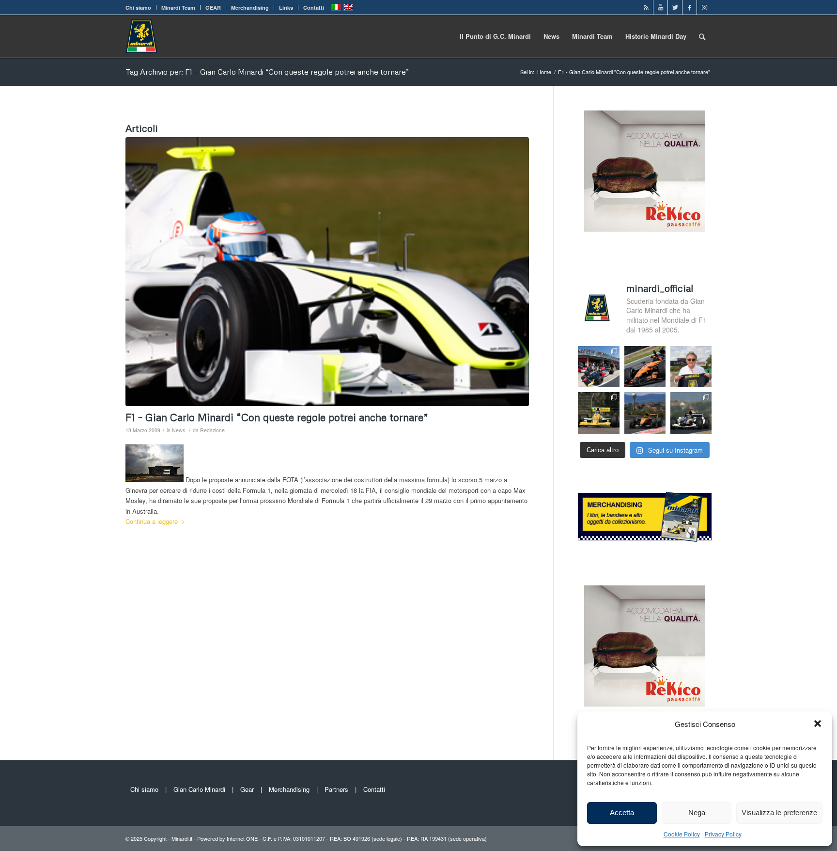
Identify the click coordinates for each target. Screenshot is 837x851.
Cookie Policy (682, 834)
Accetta (622, 812)
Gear (247, 789)
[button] (817, 723)
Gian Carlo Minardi (199, 789)
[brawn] (327, 271)
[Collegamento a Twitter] (675, 7)
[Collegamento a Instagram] (704, 7)
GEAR (213, 7)
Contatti (313, 7)
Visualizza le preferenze (779, 812)
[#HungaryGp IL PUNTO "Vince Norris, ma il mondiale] (645, 412)
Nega (696, 812)
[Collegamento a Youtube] (660, 7)
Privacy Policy (723, 834)
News (178, 430)
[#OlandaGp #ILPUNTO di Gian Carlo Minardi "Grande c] (645, 366)
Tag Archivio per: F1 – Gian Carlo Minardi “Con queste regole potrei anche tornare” (267, 72)
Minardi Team (178, 7)
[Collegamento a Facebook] (689, 7)
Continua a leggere (151, 521)
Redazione (212, 430)
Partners (336, 789)
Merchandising (250, 7)
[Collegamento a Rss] (646, 7)
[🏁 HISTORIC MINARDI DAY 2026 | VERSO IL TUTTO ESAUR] (598, 412)
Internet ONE (242, 838)
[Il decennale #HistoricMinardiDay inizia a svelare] (598, 366)
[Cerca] (702, 36)
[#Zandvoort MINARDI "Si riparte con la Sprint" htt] (691, 366)
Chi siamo (138, 7)
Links (286, 7)
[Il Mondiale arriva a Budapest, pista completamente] (691, 412)
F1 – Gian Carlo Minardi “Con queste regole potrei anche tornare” (276, 417)
